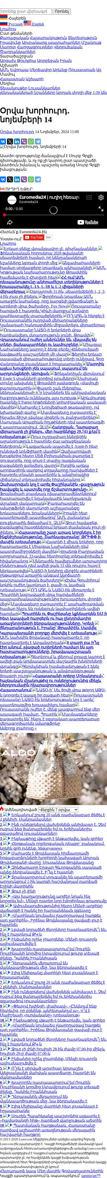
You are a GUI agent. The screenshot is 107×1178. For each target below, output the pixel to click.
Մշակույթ (91, 42)
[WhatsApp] (31, 141)
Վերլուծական (68, 47)
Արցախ (8, 60)
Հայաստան (12, 79)
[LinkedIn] (17, 141)
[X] (10, 141)
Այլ (98, 70)
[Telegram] (38, 141)
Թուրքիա (26, 60)
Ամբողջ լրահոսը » (18, 728)
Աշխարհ (35, 79)
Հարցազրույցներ (35, 47)
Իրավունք (10, 42)
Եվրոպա (19, 70)
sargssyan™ (91, 1176)
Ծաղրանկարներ (17, 52)
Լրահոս (8, 29)
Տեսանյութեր (13, 88)
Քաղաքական (14, 38)
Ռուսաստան (81, 70)
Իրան (66, 60)
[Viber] (24, 141)
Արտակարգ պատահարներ (51, 42)
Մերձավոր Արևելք (48, 70)
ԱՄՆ (4, 70)
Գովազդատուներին (82, 1171)
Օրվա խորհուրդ (17, 132)
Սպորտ (8, 47)
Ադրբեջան (48, 60)
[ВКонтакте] (3, 141)
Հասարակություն (48, 38)
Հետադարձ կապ (18, 1171)
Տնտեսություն (82, 38)
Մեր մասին (48, 1171)
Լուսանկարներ (44, 88)
